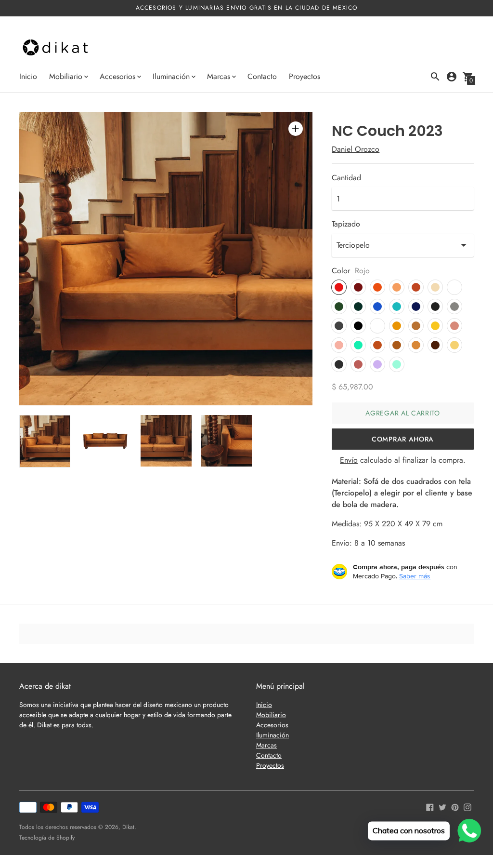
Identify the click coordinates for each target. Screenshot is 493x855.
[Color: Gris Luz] (454, 306)
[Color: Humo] (339, 364)
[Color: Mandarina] (396, 287)
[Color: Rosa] (454, 326)
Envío (349, 460)
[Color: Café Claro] (416, 345)
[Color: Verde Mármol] (358, 306)
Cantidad (346, 178)
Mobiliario (271, 715)
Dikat (128, 827)
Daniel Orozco (355, 149)
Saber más (414, 576)
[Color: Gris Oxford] (435, 306)
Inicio (28, 76)
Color (341, 271)
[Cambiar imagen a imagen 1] (44, 441)
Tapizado (346, 224)
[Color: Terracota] (416, 287)
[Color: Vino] (358, 287)
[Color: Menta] (396, 364)
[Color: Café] (396, 345)
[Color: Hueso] (454, 287)
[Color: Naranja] (377, 287)
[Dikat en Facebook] (430, 806)
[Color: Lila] (377, 364)
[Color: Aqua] (358, 345)
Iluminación (272, 735)
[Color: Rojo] (339, 287)
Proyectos (304, 76)
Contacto (262, 76)
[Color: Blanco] (377, 326)
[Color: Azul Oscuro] (416, 306)
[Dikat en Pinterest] (455, 806)
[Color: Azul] (377, 306)
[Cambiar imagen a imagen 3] (166, 441)
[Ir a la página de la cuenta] (451, 76)
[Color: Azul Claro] (396, 306)
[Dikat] (55, 48)
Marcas (266, 745)
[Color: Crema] (454, 345)
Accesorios (272, 725)
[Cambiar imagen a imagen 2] (105, 441)
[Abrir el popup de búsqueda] (435, 76)
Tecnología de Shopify (47, 837)
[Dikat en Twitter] (442, 806)
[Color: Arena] (435, 287)
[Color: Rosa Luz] (339, 345)
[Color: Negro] (358, 326)
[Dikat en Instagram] (467, 806)
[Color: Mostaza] (396, 326)
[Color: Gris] (339, 326)
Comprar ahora (403, 439)
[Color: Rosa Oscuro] (358, 364)
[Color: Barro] (377, 345)
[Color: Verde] (339, 306)
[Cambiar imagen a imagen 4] (226, 441)
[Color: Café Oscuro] (435, 345)
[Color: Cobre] (416, 326)
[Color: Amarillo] (435, 326)
